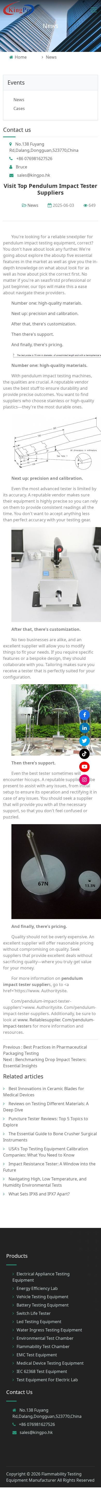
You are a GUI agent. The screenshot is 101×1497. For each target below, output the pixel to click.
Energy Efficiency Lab (37, 1288)
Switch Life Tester (34, 1313)
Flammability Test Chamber (43, 1346)
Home (21, 57)
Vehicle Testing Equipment (42, 1297)
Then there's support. (32, 334)
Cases (19, 108)
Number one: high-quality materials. (46, 303)
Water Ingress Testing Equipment (49, 1330)
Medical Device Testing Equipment (50, 1363)
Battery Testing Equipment (43, 1305)
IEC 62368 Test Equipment (42, 1371)
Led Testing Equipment (39, 1321)
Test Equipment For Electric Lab (47, 1380)
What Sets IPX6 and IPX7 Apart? (39, 1194)
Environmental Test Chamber (45, 1338)
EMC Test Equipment (37, 1355)
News (50, 26)
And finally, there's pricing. (37, 344)
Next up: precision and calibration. (44, 313)
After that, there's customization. (43, 324)
